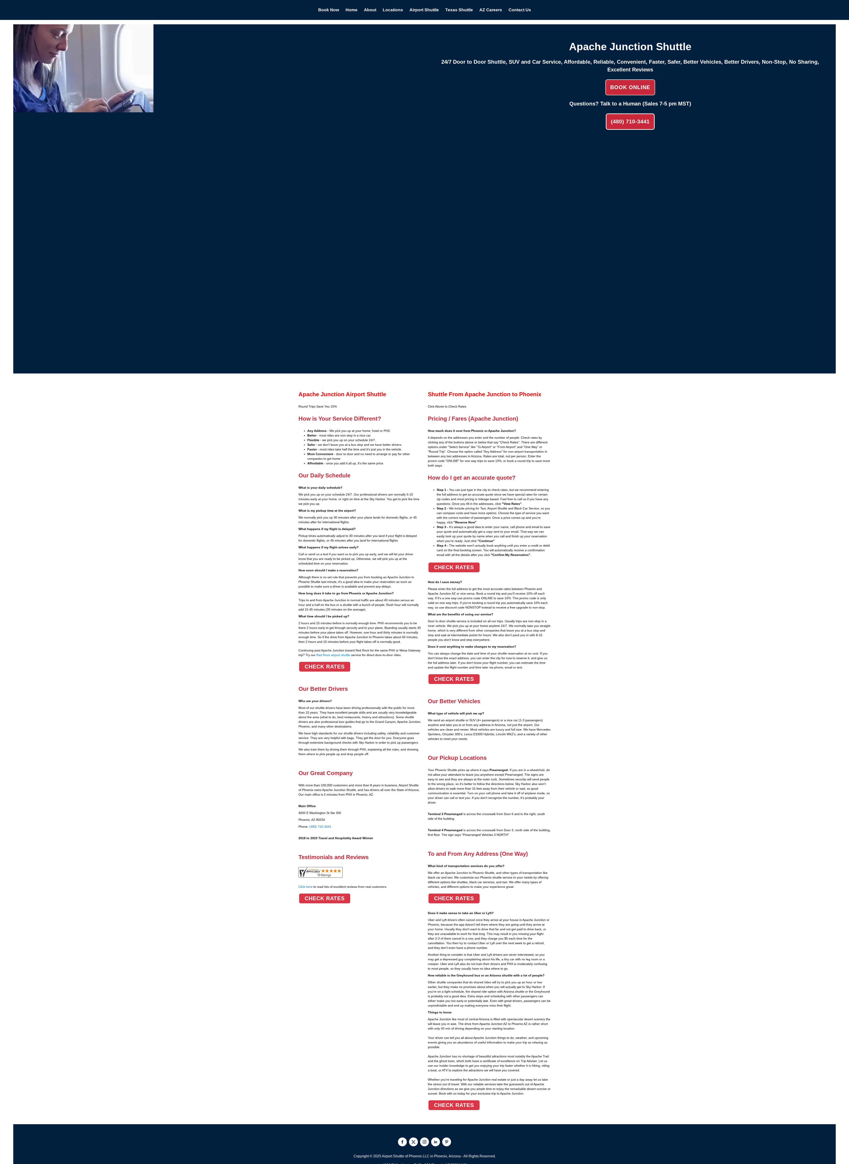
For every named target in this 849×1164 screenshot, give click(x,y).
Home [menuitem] (352, 10)
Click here (342, 886)
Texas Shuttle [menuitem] (459, 10)
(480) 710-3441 (630, 121)
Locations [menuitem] (393, 10)
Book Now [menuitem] (328, 10)
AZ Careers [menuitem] (490, 10)
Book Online (630, 87)
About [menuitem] (370, 10)
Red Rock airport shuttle (333, 655)
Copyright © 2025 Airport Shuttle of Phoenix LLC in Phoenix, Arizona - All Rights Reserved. (425, 1156)
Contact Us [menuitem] (520, 10)
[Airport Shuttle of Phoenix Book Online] (83, 110)
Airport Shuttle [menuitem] (424, 10)
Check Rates (325, 667)
